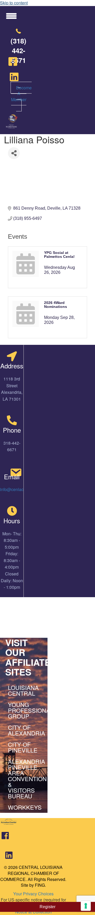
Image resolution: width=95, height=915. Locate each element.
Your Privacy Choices (33, 894)
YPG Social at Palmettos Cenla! (59, 254)
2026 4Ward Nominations (55, 305)
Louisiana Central (23, 690)
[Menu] (11, 15)
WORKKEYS (25, 807)
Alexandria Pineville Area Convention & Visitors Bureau (25, 778)
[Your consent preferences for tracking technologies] (86, 906)
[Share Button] (14, 153)
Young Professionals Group (25, 710)
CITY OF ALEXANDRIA (25, 730)
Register (47, 907)
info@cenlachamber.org (22, 489)
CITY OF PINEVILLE (22, 747)
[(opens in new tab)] (5, 838)
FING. (40, 885)
